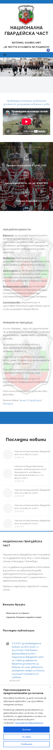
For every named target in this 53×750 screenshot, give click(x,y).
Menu (5, 55)
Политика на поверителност (29, 723)
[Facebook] (48, 50)
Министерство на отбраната (17, 613)
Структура (34, 400)
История (8, 403)
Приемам (26, 729)
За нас (22, 400)
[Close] (50, 687)
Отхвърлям (26, 744)
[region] (26, 717)
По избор (26, 737)
